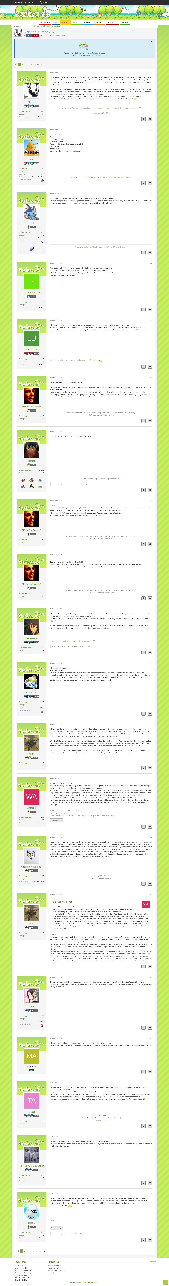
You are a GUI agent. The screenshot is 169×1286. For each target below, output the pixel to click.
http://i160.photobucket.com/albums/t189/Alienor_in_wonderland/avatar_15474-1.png (106, 108)
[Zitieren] (150, 119)
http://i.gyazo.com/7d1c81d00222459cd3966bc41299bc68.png (106, 177)
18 (38, 64)
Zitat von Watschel (62, 901)
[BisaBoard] (84, 12)
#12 (151, 724)
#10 (151, 609)
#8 (151, 500)
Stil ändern (152, 1261)
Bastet (71, 484)
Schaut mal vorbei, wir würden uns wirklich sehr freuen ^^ (71, 641)
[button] (151, 42)
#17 (151, 1038)
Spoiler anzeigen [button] (56, 820)
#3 (151, 193)
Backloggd (113, 479)
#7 (151, 431)
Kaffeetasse (73, 646)
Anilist (91, 479)
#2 (151, 129)
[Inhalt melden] (143, 119)
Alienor (45, 35)
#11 (151, 663)
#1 (151, 72)
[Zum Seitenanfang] (165, 1282)
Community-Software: (84, 1282)
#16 (151, 977)
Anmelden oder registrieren (25, 2)
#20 (151, 1193)
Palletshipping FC (101, 1120)
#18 (151, 1082)
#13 (151, 778)
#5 (151, 320)
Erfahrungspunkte (25, 111)
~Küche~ (53, 1221)
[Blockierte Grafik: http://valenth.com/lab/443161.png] (70, 360)
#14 (151, 837)
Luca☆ (72, 1234)
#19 (151, 1136)
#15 (151, 894)
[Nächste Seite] (41, 64)
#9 (151, 555)
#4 (151, 263)
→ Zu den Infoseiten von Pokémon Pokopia (85, 55)
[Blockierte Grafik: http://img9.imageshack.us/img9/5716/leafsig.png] (100, 247)
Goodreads (101, 479)
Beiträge (21, 114)
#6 (151, 377)
